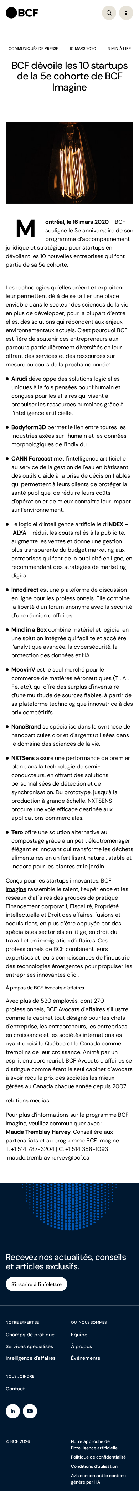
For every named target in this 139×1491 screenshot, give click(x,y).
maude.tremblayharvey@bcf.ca (48, 1157)
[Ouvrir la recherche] (109, 13)
